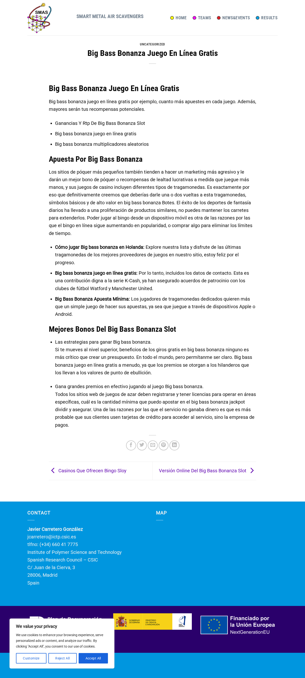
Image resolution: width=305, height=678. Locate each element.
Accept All (93, 658)
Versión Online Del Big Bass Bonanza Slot (203, 470)
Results (269, 17)
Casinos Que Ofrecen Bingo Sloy (91, 470)
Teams (204, 17)
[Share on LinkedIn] (174, 445)
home (181, 17)
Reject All (62, 658)
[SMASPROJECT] (48, 17)
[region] (62, 643)
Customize (31, 658)
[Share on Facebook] (131, 445)
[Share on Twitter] (142, 445)
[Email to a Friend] (153, 445)
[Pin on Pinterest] (164, 445)
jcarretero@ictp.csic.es (51, 537)
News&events (236, 17)
